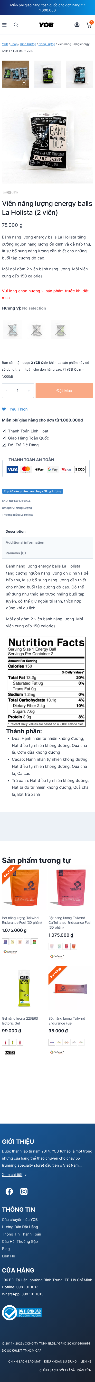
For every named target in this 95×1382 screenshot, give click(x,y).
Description (16, 531)
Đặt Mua (64, 390)
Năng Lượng (24, 508)
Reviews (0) (16, 553)
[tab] (47, 531)
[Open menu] (4, 24)
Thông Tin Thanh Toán (21, 1234)
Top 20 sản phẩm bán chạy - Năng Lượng (32, 491)
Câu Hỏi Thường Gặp (20, 1241)
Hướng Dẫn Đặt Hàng (20, 1227)
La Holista (26, 514)
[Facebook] (9, 1191)
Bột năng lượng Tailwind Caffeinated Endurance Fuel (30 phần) (69, 922)
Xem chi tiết (12, 1174)
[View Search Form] (15, 24)
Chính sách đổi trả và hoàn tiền (65, 1370)
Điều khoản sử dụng (60, 1361)
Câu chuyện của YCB (20, 1219)
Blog (6, 1248)
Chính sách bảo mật (24, 1361)
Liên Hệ (8, 1256)
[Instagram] (24, 1191)
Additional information (25, 542)
